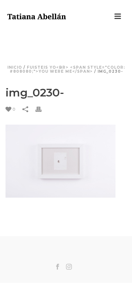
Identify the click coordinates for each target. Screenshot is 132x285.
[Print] (42, 109)
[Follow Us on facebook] (57, 267)
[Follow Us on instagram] (69, 267)
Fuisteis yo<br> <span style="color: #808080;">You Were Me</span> (67, 69)
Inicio (14, 67)
